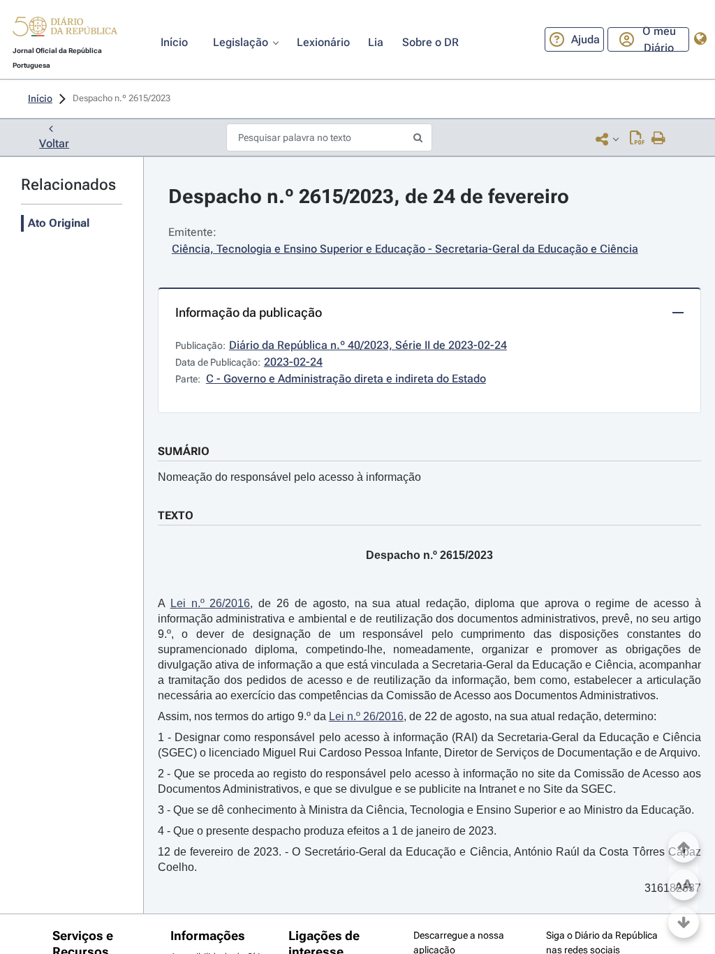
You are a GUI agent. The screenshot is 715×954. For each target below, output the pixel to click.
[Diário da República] (65, 30)
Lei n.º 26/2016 (210, 603)
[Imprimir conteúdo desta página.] (658, 138)
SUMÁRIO (183, 451)
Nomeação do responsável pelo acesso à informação (289, 477)
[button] (65, 28)
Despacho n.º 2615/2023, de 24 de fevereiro (368, 196)
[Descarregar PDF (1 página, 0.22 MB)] (637, 138)
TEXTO (175, 515)
